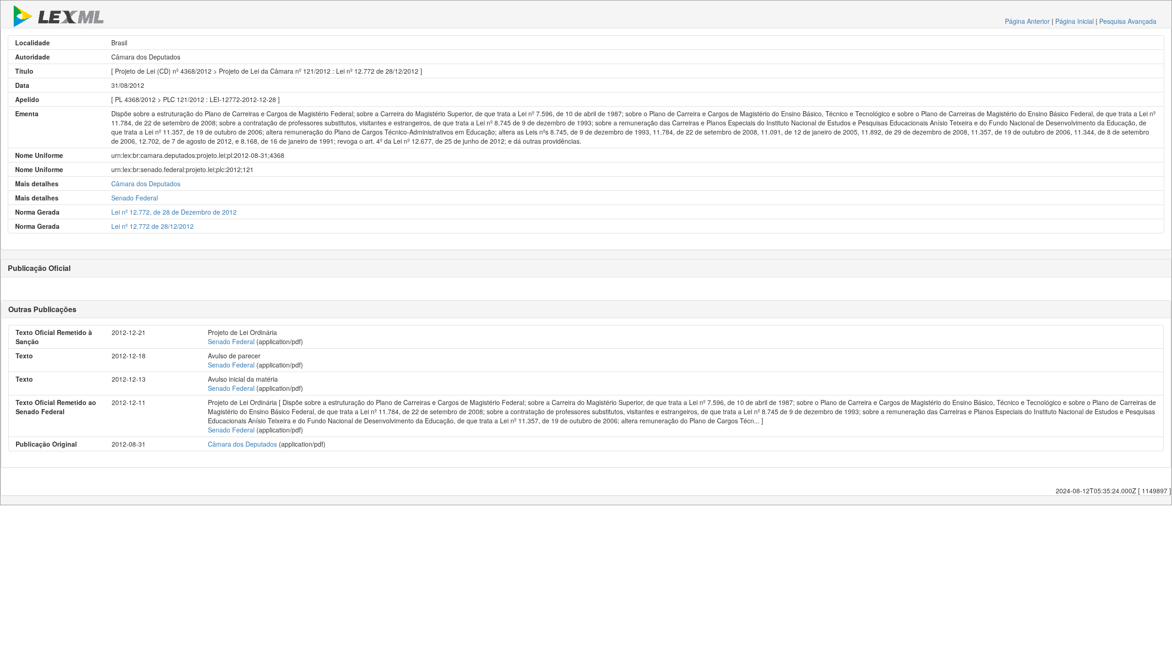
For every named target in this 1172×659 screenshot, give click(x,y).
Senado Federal (134, 197)
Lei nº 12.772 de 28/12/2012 (152, 226)
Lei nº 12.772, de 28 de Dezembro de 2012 (174, 211)
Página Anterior (1027, 21)
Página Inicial (1074, 21)
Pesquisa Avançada (1127, 21)
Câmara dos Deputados (145, 183)
